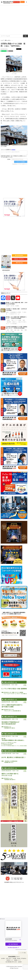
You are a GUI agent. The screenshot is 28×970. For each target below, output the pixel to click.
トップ (2, 40)
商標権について (17, 960)
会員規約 (20, 961)
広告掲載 (14, 958)
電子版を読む (20, 262)
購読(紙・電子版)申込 (20, 259)
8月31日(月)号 (6, 270)
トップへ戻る (23, 952)
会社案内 (3, 958)
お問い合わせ (8, 958)
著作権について (10, 960)
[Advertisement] (14, 15)
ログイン (22, 1)
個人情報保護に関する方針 (11, 961)
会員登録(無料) (19, 255)
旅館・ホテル (7, 40)
